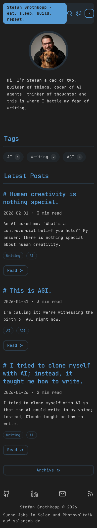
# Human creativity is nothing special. (39, 198)
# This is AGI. (27, 290)
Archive (45, 470)
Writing (42, 156)
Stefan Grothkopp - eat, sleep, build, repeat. (29, 13)
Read (12, 270)
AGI (74, 156)
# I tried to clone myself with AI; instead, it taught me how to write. (46, 373)
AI (12, 156)
